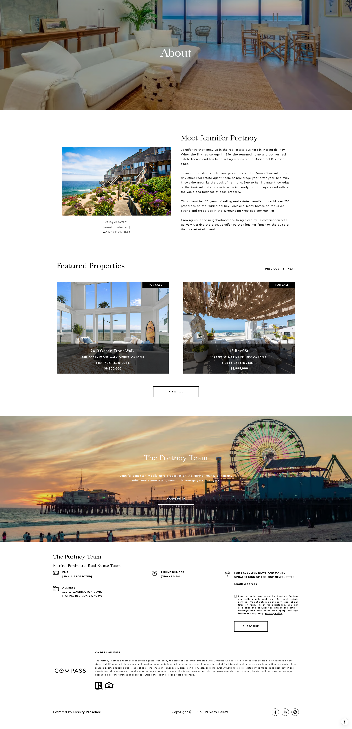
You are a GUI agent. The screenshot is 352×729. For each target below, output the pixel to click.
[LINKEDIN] (285, 712)
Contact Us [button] (176, 499)
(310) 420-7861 (116, 222)
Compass (230, 660)
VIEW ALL (176, 391)
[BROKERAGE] (295, 712)
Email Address (245, 584)
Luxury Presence (87, 712)
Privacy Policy (273, 613)
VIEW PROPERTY (112, 332)
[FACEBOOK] (275, 712)
